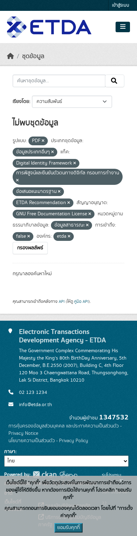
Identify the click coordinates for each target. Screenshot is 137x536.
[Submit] (114, 81)
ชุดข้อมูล (33, 56)
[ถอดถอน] (43, 141)
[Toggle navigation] (123, 27)
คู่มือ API (81, 301)
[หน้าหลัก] (10, 56)
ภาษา (9, 451)
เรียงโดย (21, 101)
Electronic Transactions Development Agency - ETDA (62, 336)
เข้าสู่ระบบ (120, 5)
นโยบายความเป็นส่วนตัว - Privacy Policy (48, 440)
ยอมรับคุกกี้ (68, 527)
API (62, 301)
